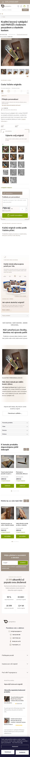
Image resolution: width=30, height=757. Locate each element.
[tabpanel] (7, 471)
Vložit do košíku (16, 215)
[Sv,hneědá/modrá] (5, 164)
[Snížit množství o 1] (26, 210)
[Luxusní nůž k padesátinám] (16, 290)
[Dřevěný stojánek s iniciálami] (10, 290)
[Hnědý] (13, 172)
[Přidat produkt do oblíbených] (27, 40)
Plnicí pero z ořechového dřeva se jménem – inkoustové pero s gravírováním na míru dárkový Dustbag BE (22, 472)
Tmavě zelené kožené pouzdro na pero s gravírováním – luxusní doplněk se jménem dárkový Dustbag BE (7, 472)
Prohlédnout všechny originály (21, 296)
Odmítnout (8, 752)
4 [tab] (16, 541)
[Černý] (5, 180)
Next (27, 449)
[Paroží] (5, 149)
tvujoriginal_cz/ (16, 645)
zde (21, 743)
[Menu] (28, 6)
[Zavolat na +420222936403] (18, 6)
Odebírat (23, 563)
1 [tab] (12, 541)
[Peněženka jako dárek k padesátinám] (7, 285)
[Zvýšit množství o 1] (26, 208)
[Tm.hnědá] (13, 156)
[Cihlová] (13, 149)
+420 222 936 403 (16, 635)
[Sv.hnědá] (5, 156)
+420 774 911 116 (16, 638)
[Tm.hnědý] (21, 172)
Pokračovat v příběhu (14, 413)
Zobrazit (7, 486)
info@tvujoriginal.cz (16, 631)
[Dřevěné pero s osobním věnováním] (23, 283)
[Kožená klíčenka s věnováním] (22, 290)
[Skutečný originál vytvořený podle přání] (12, 283)
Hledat (25, 10)
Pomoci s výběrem (6, 310)
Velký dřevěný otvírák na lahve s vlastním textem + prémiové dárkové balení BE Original (22, 524)
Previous (25, 449)
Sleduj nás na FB (16, 641)
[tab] (4, 276)
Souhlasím (22, 752)
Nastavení (15, 746)
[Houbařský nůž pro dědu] (18, 284)
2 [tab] (13, 541)
